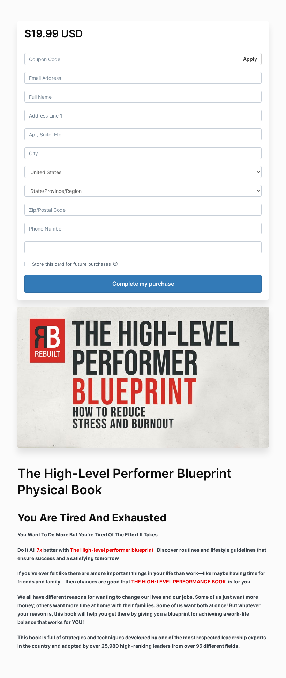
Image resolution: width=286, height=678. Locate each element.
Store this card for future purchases (75, 264)
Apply (250, 59)
